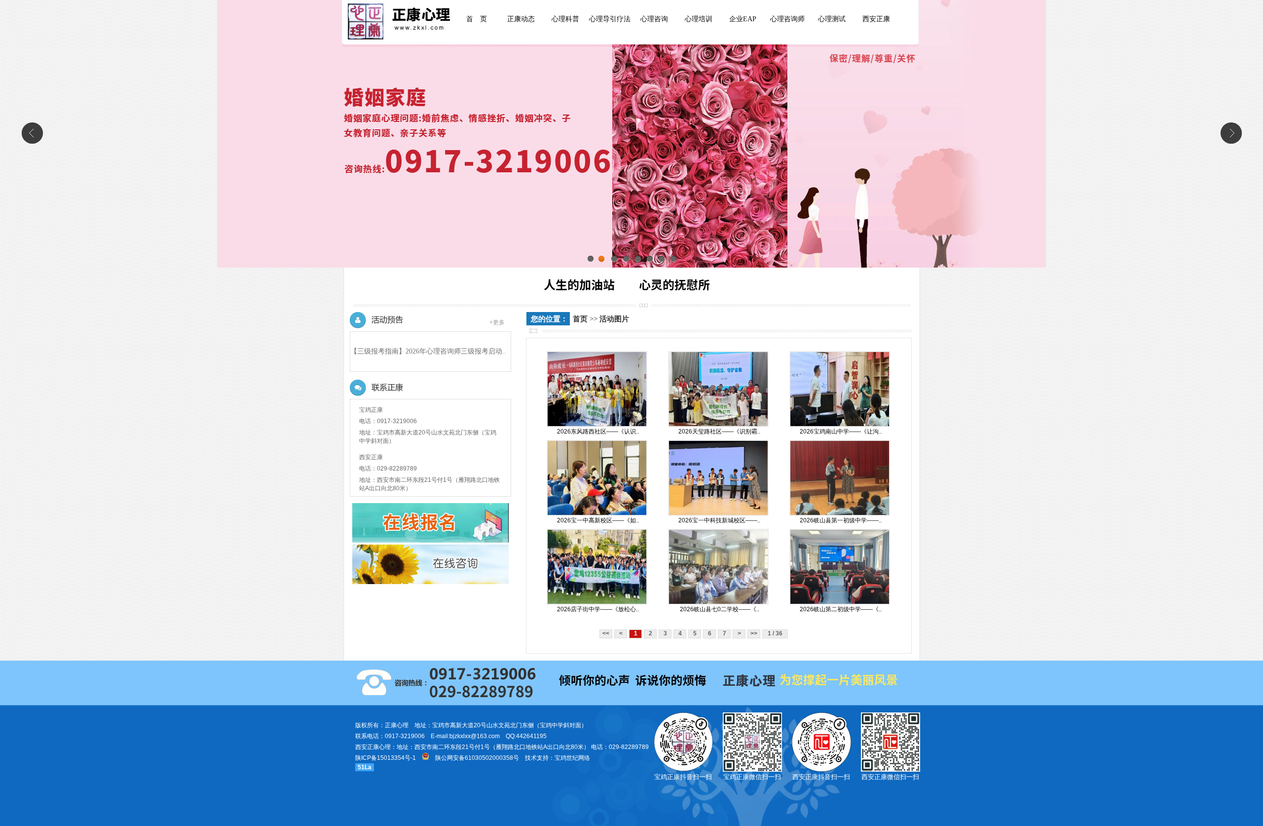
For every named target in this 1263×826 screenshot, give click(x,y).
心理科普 (565, 19)
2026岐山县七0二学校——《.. (719, 609)
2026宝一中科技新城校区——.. (719, 520)
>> (753, 633)
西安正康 (876, 19)
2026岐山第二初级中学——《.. (841, 609)
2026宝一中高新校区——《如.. (598, 520)
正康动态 (521, 19)
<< (605, 633)
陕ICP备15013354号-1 (385, 757)
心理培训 (698, 19)
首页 (580, 319)
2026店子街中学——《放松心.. (598, 609)
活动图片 (614, 319)
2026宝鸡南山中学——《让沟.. (841, 431)
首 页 (476, 19)
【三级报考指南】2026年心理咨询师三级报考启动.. (428, 351)
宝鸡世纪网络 (572, 757)
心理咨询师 (787, 19)
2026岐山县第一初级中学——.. (841, 520)
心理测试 (832, 19)
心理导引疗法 (610, 19)
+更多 (497, 322)
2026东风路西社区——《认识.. (598, 431)
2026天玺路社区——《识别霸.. (719, 431)
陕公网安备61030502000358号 (477, 757)
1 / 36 (775, 633)
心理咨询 (654, 19)
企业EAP (742, 19)
